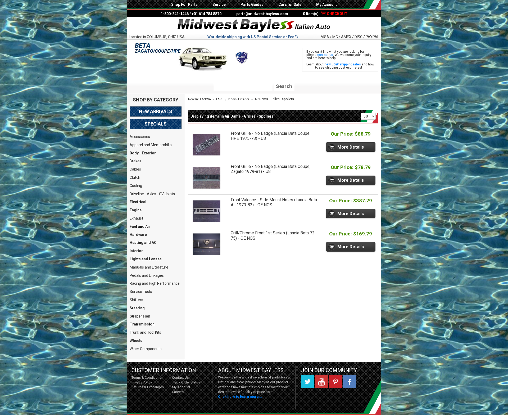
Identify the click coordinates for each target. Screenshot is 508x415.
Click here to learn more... (240, 397)
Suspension (140, 316)
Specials (155, 124)
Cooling (136, 186)
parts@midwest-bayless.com (262, 14)
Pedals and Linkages (147, 275)
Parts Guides (252, 4)
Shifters (136, 300)
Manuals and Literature (149, 267)
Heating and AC (143, 242)
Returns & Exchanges (147, 387)
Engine (136, 210)
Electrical (138, 202)
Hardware (138, 235)
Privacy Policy (141, 382)
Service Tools (141, 291)
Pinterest (335, 381)
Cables (135, 169)
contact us (325, 55)
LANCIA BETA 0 (211, 99)
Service (219, 4)
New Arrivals (155, 111)
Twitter (307, 381)
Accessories (140, 137)
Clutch (135, 177)
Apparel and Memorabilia (151, 145)
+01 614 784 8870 (206, 14)
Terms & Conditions (146, 378)
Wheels (136, 340)
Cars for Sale (289, 4)
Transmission (142, 324)
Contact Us (180, 378)
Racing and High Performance (155, 283)
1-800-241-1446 (175, 14)
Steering (137, 308)
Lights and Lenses (146, 259)
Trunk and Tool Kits (145, 332)
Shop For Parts (184, 4)
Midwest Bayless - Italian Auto (254, 25)
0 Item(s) (325, 14)
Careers (178, 392)
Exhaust (136, 218)
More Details (350, 147)
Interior (136, 251)
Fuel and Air (140, 226)
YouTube (321, 381)
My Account (326, 4)
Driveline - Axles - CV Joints (152, 194)
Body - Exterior (143, 153)
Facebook (349, 381)
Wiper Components (146, 349)
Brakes (135, 161)
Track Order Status (186, 382)
